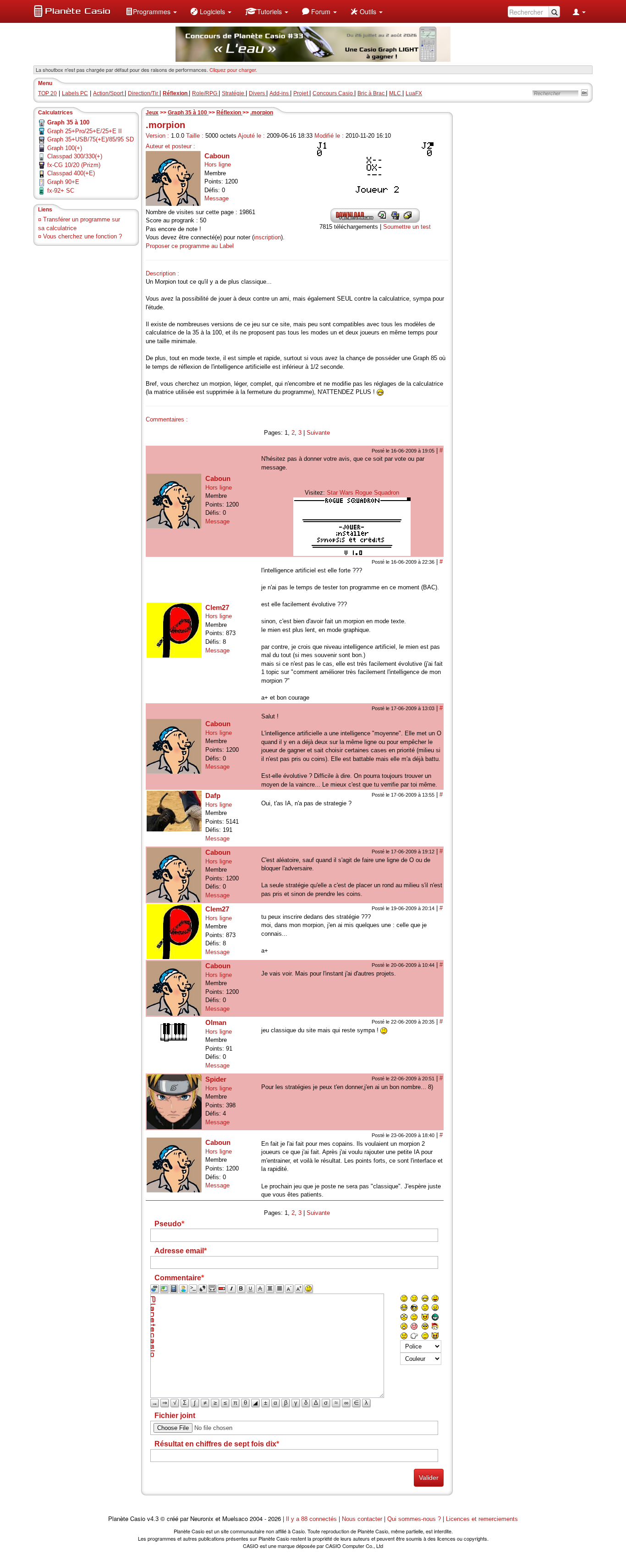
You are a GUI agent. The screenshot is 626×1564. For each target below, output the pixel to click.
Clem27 (217, 607)
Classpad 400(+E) (71, 173)
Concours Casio (333, 93)
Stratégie (234, 93)
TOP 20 (47, 93)
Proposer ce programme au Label (190, 246)
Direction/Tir (143, 93)
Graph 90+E (63, 181)
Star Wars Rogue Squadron (363, 492)
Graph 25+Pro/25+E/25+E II (84, 131)
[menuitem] (151, 11)
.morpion (261, 112)
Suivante (318, 432)
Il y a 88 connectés (312, 1518)
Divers (257, 93)
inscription (267, 237)
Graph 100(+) (64, 148)
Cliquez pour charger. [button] (233, 69)
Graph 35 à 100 (188, 112)
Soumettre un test (407, 226)
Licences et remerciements (482, 1518)
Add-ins (279, 93)
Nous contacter (362, 1518)
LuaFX (414, 93)
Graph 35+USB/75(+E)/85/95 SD (90, 139)
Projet (301, 93)
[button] (151, 11)
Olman (215, 1022)
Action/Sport (109, 93)
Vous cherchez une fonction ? (82, 236)
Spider (215, 1079)
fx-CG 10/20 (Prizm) (73, 165)
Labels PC (75, 93)
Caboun (217, 156)
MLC (395, 93)
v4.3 (153, 1518)
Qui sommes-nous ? (414, 1518)
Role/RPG (205, 93)
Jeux (152, 112)
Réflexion (229, 112)
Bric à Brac (371, 93)
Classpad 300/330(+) (74, 156)
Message (216, 198)
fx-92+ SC (60, 190)
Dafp (212, 795)
